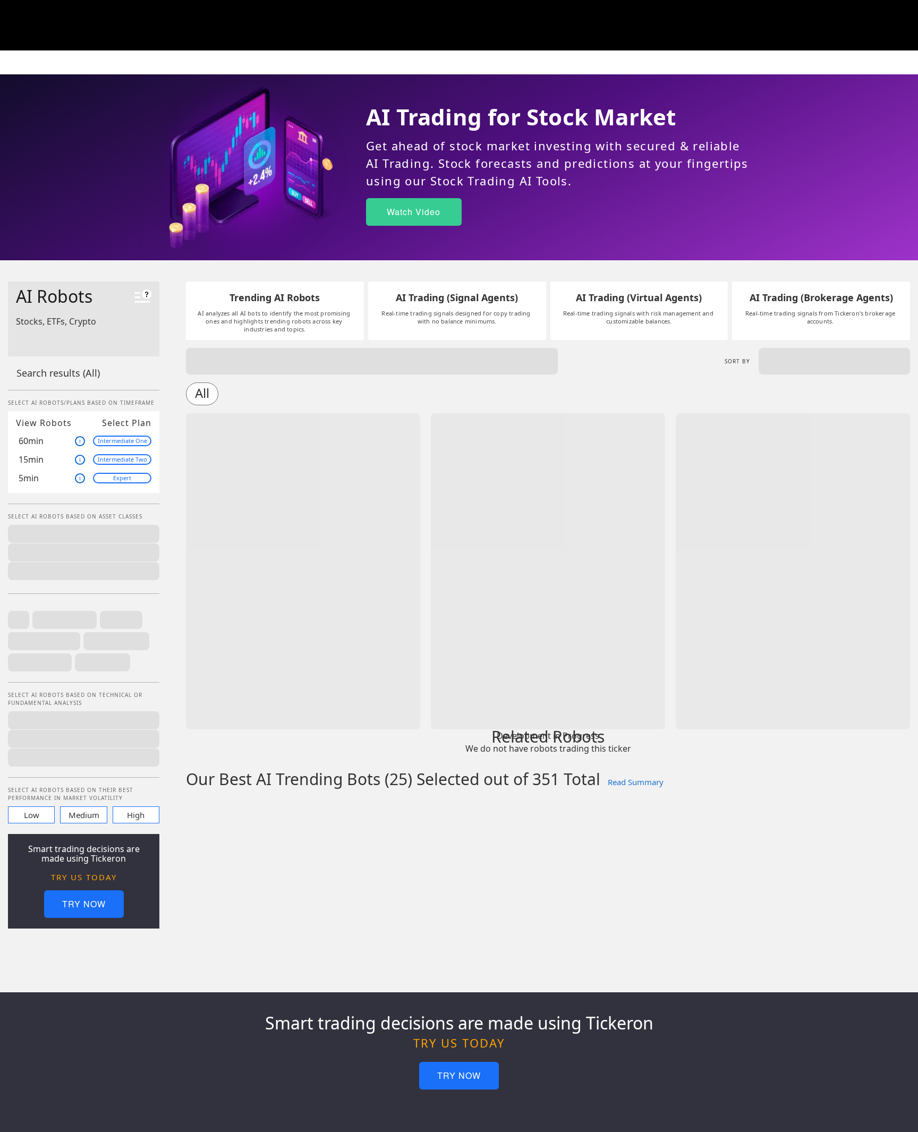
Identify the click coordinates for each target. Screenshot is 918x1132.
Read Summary (636, 782)
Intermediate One (122, 441)
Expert (122, 478)
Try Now (84, 904)
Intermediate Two (122, 459)
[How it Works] (142, 298)
